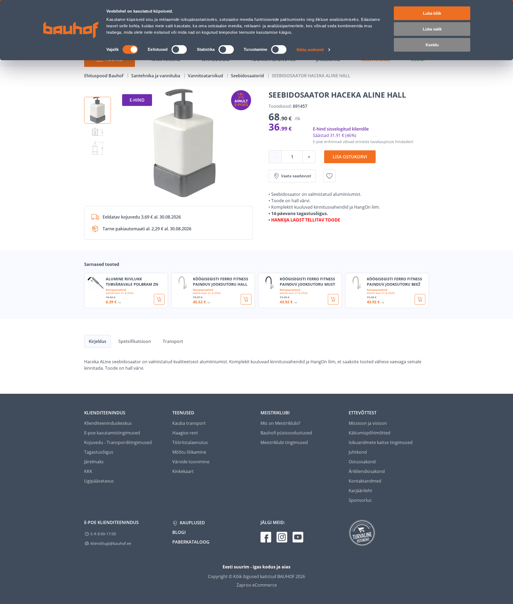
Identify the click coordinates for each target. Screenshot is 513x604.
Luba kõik (432, 13)
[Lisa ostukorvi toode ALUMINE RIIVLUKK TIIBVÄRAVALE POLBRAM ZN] (159, 299)
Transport (173, 341)
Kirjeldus (97, 341)
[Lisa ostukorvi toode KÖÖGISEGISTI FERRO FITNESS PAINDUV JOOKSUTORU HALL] (246, 299)
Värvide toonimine (190, 462)
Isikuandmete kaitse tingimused (381, 442)
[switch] (179, 49)
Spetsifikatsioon (134, 341)
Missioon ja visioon (368, 423)
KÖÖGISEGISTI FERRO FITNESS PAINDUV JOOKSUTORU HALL (220, 281)
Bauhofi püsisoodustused (286, 433)
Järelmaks (94, 462)
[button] (97, 110)
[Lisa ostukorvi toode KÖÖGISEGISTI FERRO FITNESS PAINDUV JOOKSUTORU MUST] (333, 299)
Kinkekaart (183, 471)
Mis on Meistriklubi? (280, 423)
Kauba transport (189, 423)
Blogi (179, 532)
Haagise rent (185, 433)
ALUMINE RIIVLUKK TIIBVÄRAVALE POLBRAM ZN (132, 281)
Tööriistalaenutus (190, 442)
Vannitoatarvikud (206, 76)
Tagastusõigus (98, 452)
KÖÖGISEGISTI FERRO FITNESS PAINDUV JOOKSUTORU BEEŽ (394, 281)
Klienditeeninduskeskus (108, 423)
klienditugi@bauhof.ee (111, 543)
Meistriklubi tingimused (284, 442)
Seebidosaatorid (248, 76)
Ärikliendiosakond (367, 471)
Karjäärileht (360, 491)
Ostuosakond (362, 462)
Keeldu (432, 45)
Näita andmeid (310, 49)
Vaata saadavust (296, 175)
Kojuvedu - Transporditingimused (118, 442)
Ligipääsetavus (99, 481)
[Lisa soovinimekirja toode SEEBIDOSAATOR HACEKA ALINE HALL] (329, 176)
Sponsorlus (360, 500)
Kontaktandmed (365, 481)
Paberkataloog (190, 542)
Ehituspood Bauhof (104, 76)
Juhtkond (358, 452)
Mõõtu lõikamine (189, 452)
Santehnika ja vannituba (156, 76)
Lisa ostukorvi (350, 157)
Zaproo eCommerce (256, 585)
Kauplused (192, 523)
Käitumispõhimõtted (369, 433)
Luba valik (432, 29)
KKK (88, 471)
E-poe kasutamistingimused (112, 433)
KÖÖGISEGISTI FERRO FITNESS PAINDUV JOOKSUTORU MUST (307, 281)
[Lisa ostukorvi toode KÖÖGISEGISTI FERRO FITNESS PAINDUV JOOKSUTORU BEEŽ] (420, 299)
